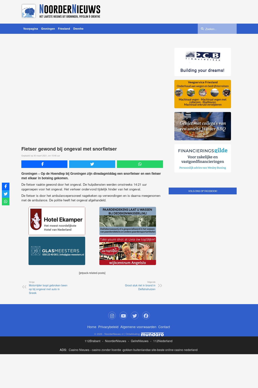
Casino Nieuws (79, 350)
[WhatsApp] (140, 164)
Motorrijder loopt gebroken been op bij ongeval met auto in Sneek (48, 287)
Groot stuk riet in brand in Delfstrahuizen (140, 285)
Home (91, 326)
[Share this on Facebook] (44, 164)
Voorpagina (30, 28)
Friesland (64, 28)
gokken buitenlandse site (139, 350)
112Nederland (162, 341)
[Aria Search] (202, 28)
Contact (164, 326)
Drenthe (78, 28)
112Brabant (92, 341)
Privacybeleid (108, 326)
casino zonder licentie (106, 350)
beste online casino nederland (177, 350)
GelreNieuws (139, 341)
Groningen (48, 28)
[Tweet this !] (92, 164)
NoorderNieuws (115, 341)
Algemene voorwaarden (138, 326)
